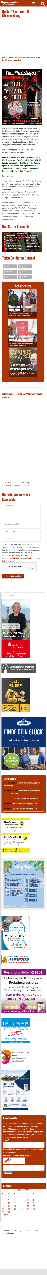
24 (9, 1209)
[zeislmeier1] (15, 956)
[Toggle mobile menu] (34, 4)
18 (15, 1206)
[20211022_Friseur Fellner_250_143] (15, 1050)
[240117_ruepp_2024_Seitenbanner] (15, 679)
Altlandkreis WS (7, 485)
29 (40, 1209)
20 (28, 1206)
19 (22, 1206)
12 (22, 1203)
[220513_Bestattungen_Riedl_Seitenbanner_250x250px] (23, 970)
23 (3, 1209)
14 (34, 1203)
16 (3, 1206)
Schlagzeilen (17, 485)
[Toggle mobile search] (43, 4)
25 (15, 1209)
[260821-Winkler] (22, 320)
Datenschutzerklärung (24, 1149)
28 (34, 1209)
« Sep (3, 1215)
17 (9, 1206)
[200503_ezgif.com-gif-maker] (15, 917)
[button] (10, 266)
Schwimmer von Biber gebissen (26, 799)
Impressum (26, 1230)
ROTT (28, 485)
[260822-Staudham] (23, 349)
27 (28, 1209)
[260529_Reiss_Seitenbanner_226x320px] (15, 1071)
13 (28, 1203)
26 (22, 1209)
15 (40, 1203)
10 (9, 1203)
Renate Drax (9, 483)
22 (40, 1206)
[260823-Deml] (22, 290)
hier (27, 1137)
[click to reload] (14, 1161)
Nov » (9, 1215)
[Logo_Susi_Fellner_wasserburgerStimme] (15, 1020)
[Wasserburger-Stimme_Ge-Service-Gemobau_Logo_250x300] (15, 820)
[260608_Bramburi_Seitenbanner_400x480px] (23, 859)
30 (3, 1212)
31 (9, 1212)
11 (15, 1203)
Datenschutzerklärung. (11, 555)
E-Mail (6, 1140)
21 (34, 1206)
